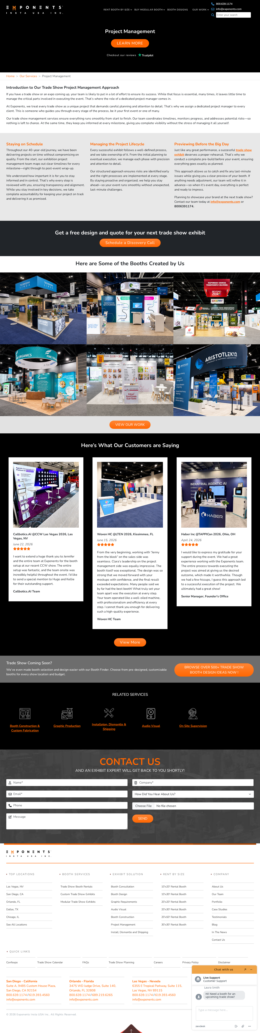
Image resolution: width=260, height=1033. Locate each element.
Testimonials (219, 917)
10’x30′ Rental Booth (173, 894)
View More (130, 642)
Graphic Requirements (124, 902)
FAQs (85, 962)
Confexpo (12, 962)
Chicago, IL (12, 917)
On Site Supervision (193, 726)
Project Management (123, 924)
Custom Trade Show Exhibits (78, 894)
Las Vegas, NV (15, 886)
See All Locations (16, 924)
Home (10, 76)
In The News (219, 932)
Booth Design (119, 894)
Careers (158, 962)
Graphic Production (67, 726)
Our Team (217, 894)
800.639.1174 (223, 4)
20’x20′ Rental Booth (173, 902)
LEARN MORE (130, 43)
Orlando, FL (13, 902)
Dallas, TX (12, 909)
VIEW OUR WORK (130, 424)
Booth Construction (122, 917)
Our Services (28, 76)
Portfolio (217, 902)
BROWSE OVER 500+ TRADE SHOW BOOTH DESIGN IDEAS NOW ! (214, 670)
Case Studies (219, 909)
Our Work (199, 9)
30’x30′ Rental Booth (173, 924)
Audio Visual (151, 726)
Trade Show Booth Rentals (77, 886)
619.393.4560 (39, 995)
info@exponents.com (228, 9)
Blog (214, 924)
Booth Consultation (122, 886)
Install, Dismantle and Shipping (129, 932)
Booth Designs (177, 9)
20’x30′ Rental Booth (173, 909)
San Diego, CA (14, 894)
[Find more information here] (224, 997)
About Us (217, 886)
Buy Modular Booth (148, 9)
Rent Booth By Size (117, 9)
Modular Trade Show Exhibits (78, 902)
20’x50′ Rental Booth (173, 917)
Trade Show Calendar (50, 962)
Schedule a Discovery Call (130, 242)
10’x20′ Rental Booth (173, 886)
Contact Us (218, 940)
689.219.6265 (102, 995)
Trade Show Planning (121, 962)
